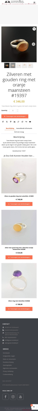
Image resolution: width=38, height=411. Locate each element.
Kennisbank (6, 353)
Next (33, 44)
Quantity (4, 110)
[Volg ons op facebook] (5, 397)
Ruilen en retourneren (9, 359)
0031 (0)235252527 (10, 337)
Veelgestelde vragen (9, 356)
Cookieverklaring (8, 374)
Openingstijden (7, 365)
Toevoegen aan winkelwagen (16, 116)
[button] (34, 29)
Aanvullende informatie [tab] (24, 128)
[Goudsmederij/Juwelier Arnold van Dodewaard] (19, 2)
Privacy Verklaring (8, 371)
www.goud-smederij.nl (11, 343)
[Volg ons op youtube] (20, 397)
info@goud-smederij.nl (11, 340)
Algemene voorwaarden (10, 368)
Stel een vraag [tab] (19, 132)
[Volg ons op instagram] (13, 397)
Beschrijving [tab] (10, 128)
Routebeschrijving (8, 362)
